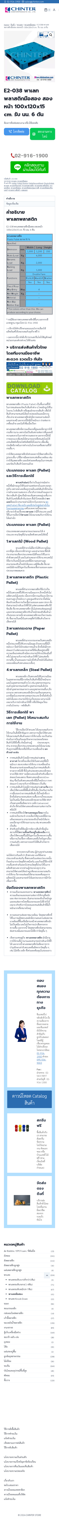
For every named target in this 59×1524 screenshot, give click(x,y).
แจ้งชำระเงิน (9, 1438)
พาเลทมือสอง (22, 181)
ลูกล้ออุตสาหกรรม (12, 1356)
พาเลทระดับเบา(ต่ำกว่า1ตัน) (22, 1279)
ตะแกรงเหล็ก (10, 1308)
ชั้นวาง (7, 1380)
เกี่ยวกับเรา (9, 1480)
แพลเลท (24, 190)
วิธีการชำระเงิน (10, 1433)
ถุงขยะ (7, 1341)
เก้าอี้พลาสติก (10, 1317)
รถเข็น (7, 1365)
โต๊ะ (6, 1346)
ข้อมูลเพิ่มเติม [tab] (12, 203)
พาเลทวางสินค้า (14, 190)
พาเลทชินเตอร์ (15, 186)
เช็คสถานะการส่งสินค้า (14, 1442)
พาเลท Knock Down (18, 1298)
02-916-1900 (41, 1055)
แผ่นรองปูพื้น (10, 1351)
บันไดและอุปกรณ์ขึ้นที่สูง (15, 1370)
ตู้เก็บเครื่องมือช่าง (12, 1332)
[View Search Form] (40, 10)
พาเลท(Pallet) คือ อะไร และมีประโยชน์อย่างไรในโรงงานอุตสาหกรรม (28, 505)
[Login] (54, 10)
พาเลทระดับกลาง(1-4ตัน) (21, 1284)
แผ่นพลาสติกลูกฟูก (13, 1269)
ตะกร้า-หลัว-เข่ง (11, 1337)
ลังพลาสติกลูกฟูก (12, 1265)
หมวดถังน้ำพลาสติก (13, 1322)
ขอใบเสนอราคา (11, 1485)
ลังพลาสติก (9, 1260)
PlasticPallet (49, 183)
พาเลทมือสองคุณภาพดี (30, 188)
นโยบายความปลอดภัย (14, 1470)
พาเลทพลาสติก (28, 186)
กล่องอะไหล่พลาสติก (13, 1313)
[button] (51, 35)
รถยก (6, 1303)
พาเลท (14, 181)
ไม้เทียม (7, 1360)
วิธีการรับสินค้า (10, 1447)
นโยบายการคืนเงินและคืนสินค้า (18, 1466)
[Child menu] (47, 1275)
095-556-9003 (41, 1061)
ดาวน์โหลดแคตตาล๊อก (14, 1489)
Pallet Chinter (22, 183)
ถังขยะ (7, 1255)
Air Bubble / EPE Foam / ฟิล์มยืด (19, 1250)
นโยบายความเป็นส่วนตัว (15, 1457)
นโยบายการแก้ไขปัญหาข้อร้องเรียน (20, 1461)
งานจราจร (8, 1327)
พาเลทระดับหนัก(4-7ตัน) (20, 1289)
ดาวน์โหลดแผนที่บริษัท (14, 1494)
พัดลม (7, 1375)
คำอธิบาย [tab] (10, 198)
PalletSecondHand (36, 183)
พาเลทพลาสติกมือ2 (42, 186)
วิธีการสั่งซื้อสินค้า (12, 1428)
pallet (14, 183)
